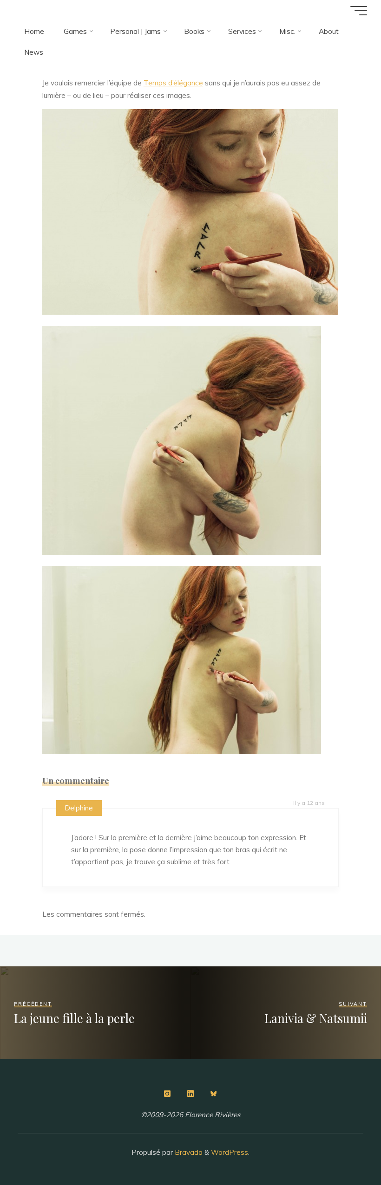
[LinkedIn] (190, 1093)
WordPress (229, 1152)
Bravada (188, 1152)
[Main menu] (358, 10)
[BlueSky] (213, 1093)
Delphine (79, 807)
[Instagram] (167, 1093)
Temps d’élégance (173, 82)
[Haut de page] (345, 1149)
